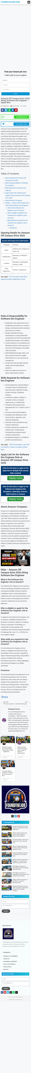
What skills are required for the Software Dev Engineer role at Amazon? (17, 222)
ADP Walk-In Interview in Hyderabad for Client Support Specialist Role (21, 868)
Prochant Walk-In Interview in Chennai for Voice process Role (7, 773)
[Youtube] (18, 816)
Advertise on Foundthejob (10, 956)
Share (4, 697)
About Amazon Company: (13, 200)
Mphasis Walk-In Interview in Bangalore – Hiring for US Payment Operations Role (20, 861)
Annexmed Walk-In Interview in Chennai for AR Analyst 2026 (20, 854)
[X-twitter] (16, 992)
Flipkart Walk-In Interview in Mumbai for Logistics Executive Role (20, 881)
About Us (5, 969)
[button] (28, 2)
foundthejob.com (10, 2)
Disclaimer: (13, 228)
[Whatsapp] (13, 992)
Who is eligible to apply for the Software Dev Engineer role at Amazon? (17, 215)
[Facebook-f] (2, 992)
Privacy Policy (7, 967)
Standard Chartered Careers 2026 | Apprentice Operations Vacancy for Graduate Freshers (21, 888)
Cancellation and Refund (10, 961)
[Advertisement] (15, 20)
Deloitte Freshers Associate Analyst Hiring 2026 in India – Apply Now (7, 749)
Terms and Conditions (9, 964)
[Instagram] (12, 816)
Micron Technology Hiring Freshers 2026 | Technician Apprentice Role (20, 848)
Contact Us (6, 959)
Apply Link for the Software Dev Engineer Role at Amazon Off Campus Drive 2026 (17, 195)
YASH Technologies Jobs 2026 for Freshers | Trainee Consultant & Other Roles (15, 447)
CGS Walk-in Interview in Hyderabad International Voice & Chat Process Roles (21, 874)
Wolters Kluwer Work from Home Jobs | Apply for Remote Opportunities (22, 750)
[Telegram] (15, 816)
